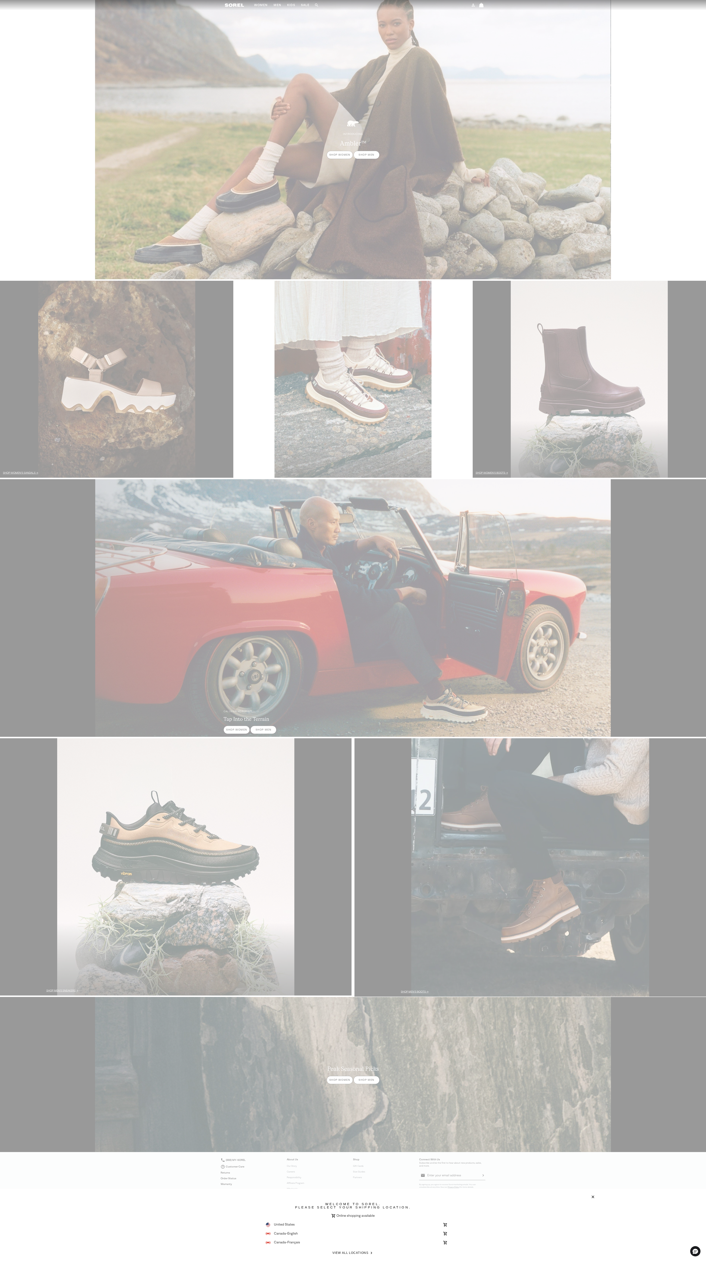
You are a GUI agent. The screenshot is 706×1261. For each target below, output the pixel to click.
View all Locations (350, 1252)
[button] (695, 1251)
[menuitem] (261, 5)
